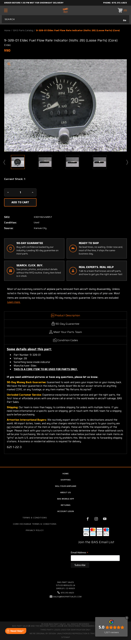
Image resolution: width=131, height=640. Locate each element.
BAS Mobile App (65, 498)
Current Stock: (14, 179)
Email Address (79, 552)
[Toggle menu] (16, 10)
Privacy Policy (35, 530)
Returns (65, 505)
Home (65, 473)
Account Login (65, 511)
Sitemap (65, 637)
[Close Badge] (126, 618)
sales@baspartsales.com (67, 596)
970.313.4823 (119, 2)
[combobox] (65, 19)
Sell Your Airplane (65, 486)
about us (65, 492)
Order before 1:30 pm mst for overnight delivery (33, 2)
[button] (65, 607)
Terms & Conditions (35, 517)
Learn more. (13, 302)
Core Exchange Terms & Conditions (34, 524)
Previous (4, 162)
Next (126, 162)
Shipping (66, 479)
